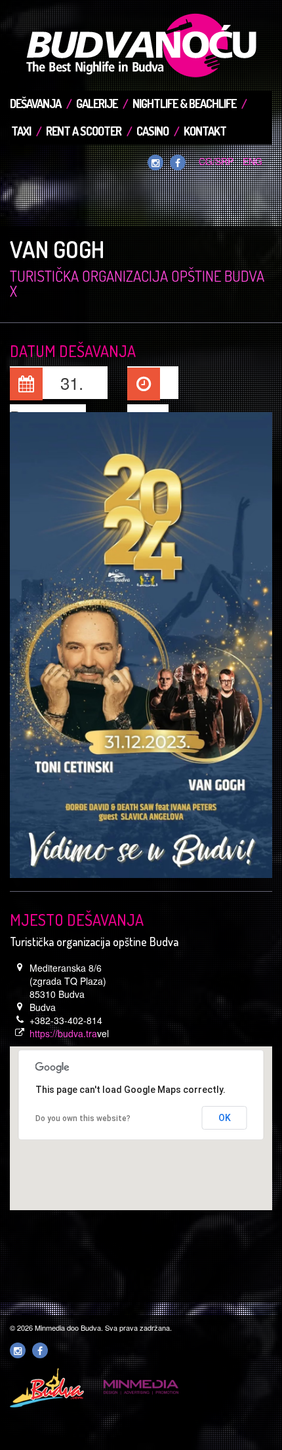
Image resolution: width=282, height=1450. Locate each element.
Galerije (96, 103)
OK (224, 1118)
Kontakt (205, 131)
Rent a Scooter (83, 131)
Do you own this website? (83, 1118)
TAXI (21, 131)
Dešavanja (35, 103)
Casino (152, 131)
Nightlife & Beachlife (184, 103)
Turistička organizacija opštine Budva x (137, 283)
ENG (252, 161)
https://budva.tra (63, 1033)
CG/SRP (216, 161)
